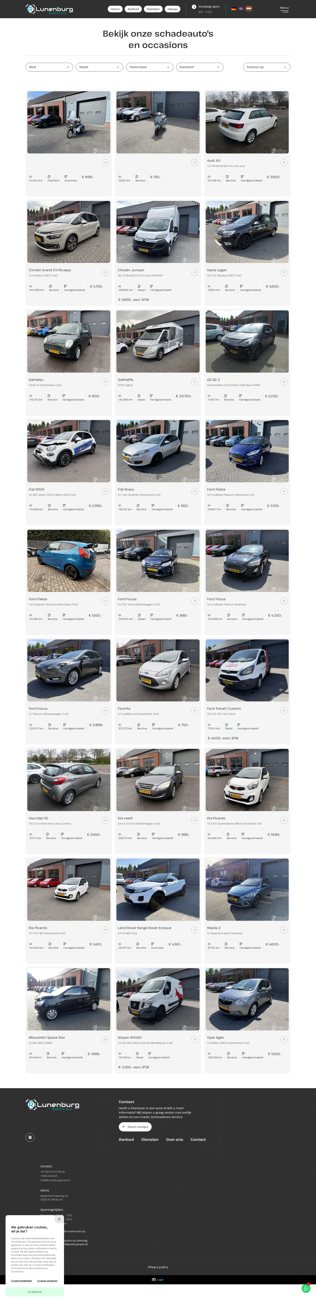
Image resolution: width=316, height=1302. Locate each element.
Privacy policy (158, 1267)
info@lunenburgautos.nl (55, 1180)
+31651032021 (49, 1176)
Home (115, 9)
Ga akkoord (35, 1291)
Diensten (153, 9)
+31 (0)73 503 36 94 (52, 1171)
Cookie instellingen (21, 1280)
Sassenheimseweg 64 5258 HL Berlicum (54, 1197)
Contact (198, 1139)
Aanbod (133, 9)
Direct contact (138, 1127)
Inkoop (172, 9)
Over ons (174, 1139)
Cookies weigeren (47, 1280)
